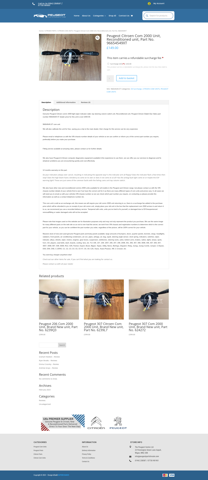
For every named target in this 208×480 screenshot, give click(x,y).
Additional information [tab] (66, 102)
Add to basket (126, 78)
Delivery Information (88, 450)
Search (62, 345)
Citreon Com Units (40, 458)
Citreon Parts (38, 454)
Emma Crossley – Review (49, 364)
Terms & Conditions (88, 458)
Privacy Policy (86, 454)
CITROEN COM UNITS (65, 31)
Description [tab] (46, 102)
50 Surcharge (136, 89)
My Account (158, 3)
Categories (98, 16)
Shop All (112, 16)
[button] (97, 38)
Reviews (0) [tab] (85, 102)
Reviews (42, 400)
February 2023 (45, 390)
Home (76, 16)
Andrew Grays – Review (48, 368)
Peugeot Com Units (40, 447)
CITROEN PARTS (50, 31)
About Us (86, 16)
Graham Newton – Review (49, 357)
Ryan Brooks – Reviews (48, 360)
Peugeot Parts (38, 450)
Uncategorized (45, 404)
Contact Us (124, 16)
